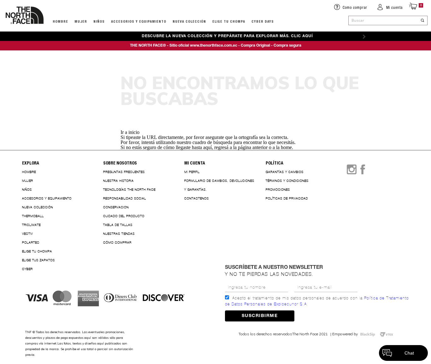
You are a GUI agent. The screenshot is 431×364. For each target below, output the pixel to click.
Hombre (29, 172)
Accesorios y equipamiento (138, 21)
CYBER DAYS (262, 21)
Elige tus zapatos (38, 260)
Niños (99, 21)
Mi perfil (192, 172)
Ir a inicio (130, 132)
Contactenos (196, 198)
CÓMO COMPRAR (117, 242)
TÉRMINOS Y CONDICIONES (287, 180)
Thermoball (33, 216)
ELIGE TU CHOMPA (228, 21)
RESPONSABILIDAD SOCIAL (124, 198)
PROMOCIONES (278, 189)
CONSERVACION (116, 207)
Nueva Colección (37, 207)
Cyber (27, 269)
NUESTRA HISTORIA (118, 180)
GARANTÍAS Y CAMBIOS (285, 172)
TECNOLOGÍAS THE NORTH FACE (129, 189)
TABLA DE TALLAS (118, 225)
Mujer (80, 21)
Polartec (30, 242)
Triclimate (31, 225)
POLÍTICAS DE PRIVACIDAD (287, 198)
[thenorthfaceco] (25, 30)
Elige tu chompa (37, 251)
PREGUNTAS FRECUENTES (124, 172)
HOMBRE (60, 21)
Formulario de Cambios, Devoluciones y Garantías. (219, 185)
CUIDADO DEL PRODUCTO (124, 216)
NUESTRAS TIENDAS (119, 233)
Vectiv (27, 233)
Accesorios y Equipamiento (47, 198)
